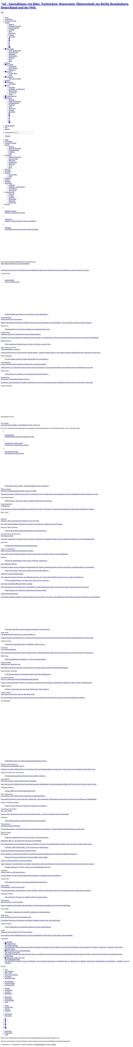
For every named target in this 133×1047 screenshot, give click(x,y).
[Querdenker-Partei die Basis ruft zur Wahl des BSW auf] (27, 629)
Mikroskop (12, 54)
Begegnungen (13, 56)
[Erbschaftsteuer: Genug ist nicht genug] (26, 882)
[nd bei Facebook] (9, 43)
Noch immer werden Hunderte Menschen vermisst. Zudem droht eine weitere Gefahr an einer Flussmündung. (34, 554)
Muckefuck (12, 70)
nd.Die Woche (13, 68)
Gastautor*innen (10, 983)
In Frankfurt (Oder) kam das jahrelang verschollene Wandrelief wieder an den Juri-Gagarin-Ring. (30, 920)
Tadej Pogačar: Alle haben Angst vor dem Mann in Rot (18, 694)
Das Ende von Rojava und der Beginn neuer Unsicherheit (18, 781)
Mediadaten (8, 993)
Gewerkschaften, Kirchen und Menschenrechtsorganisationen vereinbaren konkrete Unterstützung (31, 875)
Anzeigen (8, 992)
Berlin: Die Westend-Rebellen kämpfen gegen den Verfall (18, 491)
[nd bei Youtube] (9, 47)
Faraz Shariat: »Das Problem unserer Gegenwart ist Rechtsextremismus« (23, 796)
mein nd (7, 129)
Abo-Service (12, 92)
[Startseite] (66, 5)
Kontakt (7, 988)
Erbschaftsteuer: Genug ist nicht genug (13, 887)
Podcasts (11, 35)
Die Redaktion (9, 981)
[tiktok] (9, 120)
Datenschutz (8, 999)
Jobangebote (8, 990)
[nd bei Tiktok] (9, 45)
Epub (10, 973)
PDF (6, 973)
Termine (7, 80)
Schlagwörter (9, 1007)
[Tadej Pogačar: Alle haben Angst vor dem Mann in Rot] (27, 689)
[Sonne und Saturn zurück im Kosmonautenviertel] (28, 912)
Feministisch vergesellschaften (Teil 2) (12, 766)
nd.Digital (12, 87)
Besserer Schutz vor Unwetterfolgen (12, 902)
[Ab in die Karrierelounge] (25, 644)
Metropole (12, 57)
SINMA (53, 1044)
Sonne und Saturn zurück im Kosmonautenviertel (16, 917)
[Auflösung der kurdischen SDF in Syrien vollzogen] (28, 927)
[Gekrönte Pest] (29, 501)
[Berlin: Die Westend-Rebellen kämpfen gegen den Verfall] (27, 486)
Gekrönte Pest (5, 506)
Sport (10, 31)
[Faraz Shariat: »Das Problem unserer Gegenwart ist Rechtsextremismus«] (20, 791)
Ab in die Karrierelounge (8, 649)
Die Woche (12, 33)
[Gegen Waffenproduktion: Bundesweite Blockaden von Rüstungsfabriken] (27, 359)
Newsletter (12, 36)
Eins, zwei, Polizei (6, 811)
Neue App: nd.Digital (11, 975)
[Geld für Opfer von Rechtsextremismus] (28, 867)
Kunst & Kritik (13, 52)
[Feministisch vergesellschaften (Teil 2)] (26, 761)
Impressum (8, 997)
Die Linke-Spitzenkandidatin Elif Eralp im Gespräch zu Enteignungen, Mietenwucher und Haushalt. (31, 524)
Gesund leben (13, 73)
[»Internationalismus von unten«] (28, 344)
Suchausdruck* (9, 132)
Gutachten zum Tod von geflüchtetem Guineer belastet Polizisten (21, 334)
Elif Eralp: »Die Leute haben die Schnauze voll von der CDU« (20, 521)
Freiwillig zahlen (10, 978)
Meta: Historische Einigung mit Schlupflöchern (15, 263)
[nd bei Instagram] (9, 42)
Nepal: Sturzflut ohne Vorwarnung (11, 319)
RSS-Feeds (8, 1016)
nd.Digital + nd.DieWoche (17, 89)
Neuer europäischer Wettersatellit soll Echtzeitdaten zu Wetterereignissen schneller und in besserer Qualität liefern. (36, 905)
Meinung (11, 24)
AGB (6, 1002)
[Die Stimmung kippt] (26, 531)
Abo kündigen (9, 971)
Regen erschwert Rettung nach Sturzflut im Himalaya (17, 551)
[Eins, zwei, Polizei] (26, 806)
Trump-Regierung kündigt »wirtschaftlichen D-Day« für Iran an (20, 425)
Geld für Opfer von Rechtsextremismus (13, 872)
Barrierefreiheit (9, 1000)
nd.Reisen (8, 1011)
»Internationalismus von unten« (10, 349)
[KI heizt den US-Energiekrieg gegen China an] (27, 374)
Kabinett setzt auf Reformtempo (10, 826)
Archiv (7, 1005)
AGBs (11, 94)
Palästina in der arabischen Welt (10, 664)
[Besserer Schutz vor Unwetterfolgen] (26, 897)
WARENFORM (39, 1044)
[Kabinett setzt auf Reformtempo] (25, 821)
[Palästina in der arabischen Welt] (26, 659)
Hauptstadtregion (14, 28)
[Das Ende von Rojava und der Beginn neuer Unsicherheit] (25, 776)
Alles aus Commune (15, 78)
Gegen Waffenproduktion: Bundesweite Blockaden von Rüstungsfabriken (23, 364)
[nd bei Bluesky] (9, 40)
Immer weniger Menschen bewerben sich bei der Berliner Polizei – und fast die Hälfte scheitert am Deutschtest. (35, 814)
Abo (2, 12)
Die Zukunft (8, 1014)
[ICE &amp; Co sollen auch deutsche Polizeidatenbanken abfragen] (28, 674)
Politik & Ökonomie (15, 26)
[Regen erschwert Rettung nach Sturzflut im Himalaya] (21, 545)
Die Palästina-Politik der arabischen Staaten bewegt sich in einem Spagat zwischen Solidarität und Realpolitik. (34, 667)
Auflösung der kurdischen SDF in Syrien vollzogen (16, 932)
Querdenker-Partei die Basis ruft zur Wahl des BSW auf (18, 634)
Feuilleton (12, 29)
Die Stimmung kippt (7, 536)
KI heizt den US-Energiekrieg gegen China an (15, 379)
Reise (10, 61)
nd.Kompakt (12, 66)
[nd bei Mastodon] (9, 38)
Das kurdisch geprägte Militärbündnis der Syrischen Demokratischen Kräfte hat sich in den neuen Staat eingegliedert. (37, 935)
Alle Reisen (12, 84)
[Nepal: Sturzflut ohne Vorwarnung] (26, 314)
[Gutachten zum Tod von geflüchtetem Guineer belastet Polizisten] (28, 329)
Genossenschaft (9, 125)
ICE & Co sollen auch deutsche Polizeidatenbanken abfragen (19, 679)
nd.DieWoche (13, 91)
